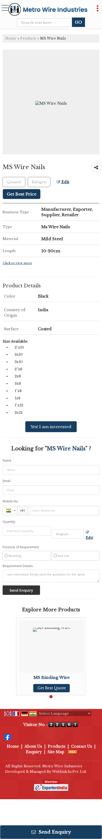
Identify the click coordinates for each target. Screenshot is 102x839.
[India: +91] (10, 510)
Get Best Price (21, 194)
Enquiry (34, 751)
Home (10, 38)
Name (7, 460)
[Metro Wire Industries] (47, 9)
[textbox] (46, 22)
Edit (64, 182)
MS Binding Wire (51, 677)
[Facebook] (7, 736)
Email (6, 481)
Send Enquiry (54, 832)
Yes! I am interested (51, 426)
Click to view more (17, 263)
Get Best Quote (51, 688)
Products (28, 38)
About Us (33, 746)
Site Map (56, 751)
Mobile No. (11, 501)
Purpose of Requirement (21, 547)
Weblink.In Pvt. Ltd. (69, 772)
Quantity (9, 521)
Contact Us (81, 746)
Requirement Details (18, 566)
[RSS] (72, 751)
